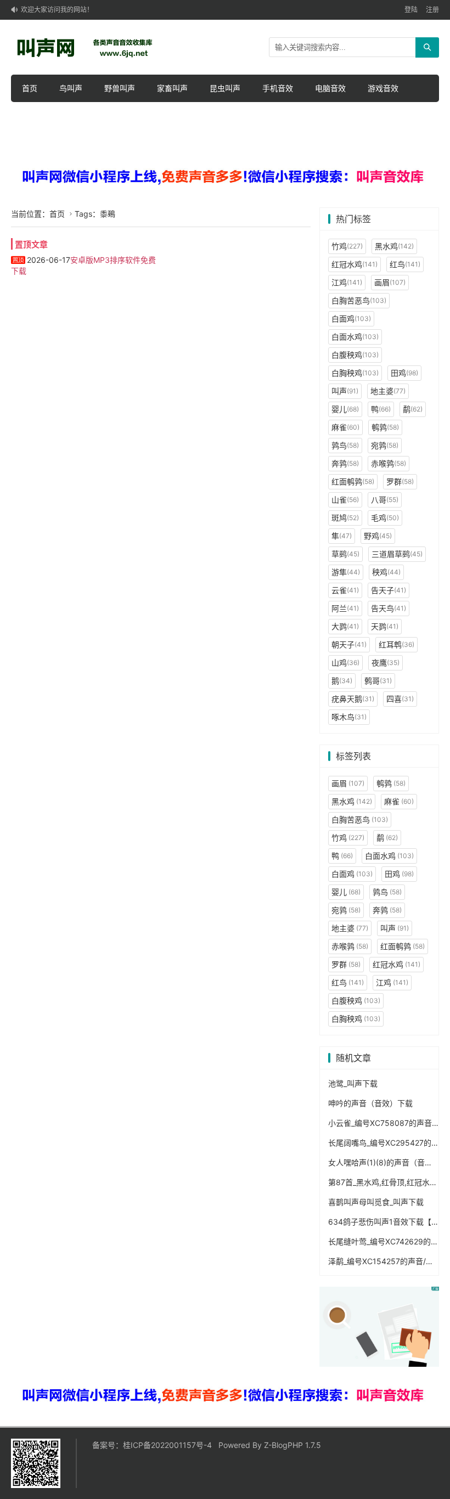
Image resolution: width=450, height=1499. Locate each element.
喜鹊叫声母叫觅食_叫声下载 (376, 1202)
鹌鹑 (385, 427)
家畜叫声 (172, 88)
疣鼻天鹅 (352, 698)
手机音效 (277, 88)
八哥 (384, 499)
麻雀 (345, 427)
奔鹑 (345, 463)
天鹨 (384, 626)
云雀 (345, 590)
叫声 (344, 391)
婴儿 (345, 409)
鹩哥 (378, 680)
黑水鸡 (394, 246)
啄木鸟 (349, 717)
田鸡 (404, 372)
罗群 (400, 481)
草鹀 (345, 554)
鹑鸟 (345, 445)
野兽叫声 (119, 88)
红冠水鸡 (354, 264)
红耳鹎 (396, 644)
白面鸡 (351, 318)
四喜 (400, 698)
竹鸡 (347, 246)
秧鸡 (386, 572)
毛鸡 (385, 517)
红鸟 (405, 264)
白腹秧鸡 (355, 354)
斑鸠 (345, 517)
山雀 (345, 499)
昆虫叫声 (225, 88)
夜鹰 (386, 662)
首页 (29, 88)
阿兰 (345, 608)
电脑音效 (330, 88)
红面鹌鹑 (352, 481)
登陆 (411, 9)
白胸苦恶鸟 (358, 300)
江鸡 (346, 282)
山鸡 (345, 662)
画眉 (390, 282)
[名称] (225, 177)
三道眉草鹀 (397, 554)
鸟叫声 (70, 88)
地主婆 (388, 391)
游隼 (345, 572)
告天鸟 (388, 608)
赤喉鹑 (388, 463)
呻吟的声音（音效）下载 (370, 1103)
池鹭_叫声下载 (353, 1083)
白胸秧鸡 (355, 372)
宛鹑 (384, 445)
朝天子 (349, 644)
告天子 (388, 590)
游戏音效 (383, 88)
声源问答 (90, 115)
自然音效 (37, 115)
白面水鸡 (355, 336)
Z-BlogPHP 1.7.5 (292, 1445)
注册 (432, 9)
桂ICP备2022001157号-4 (167, 1445)
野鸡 (378, 535)
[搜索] (427, 47)
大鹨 (345, 626)
